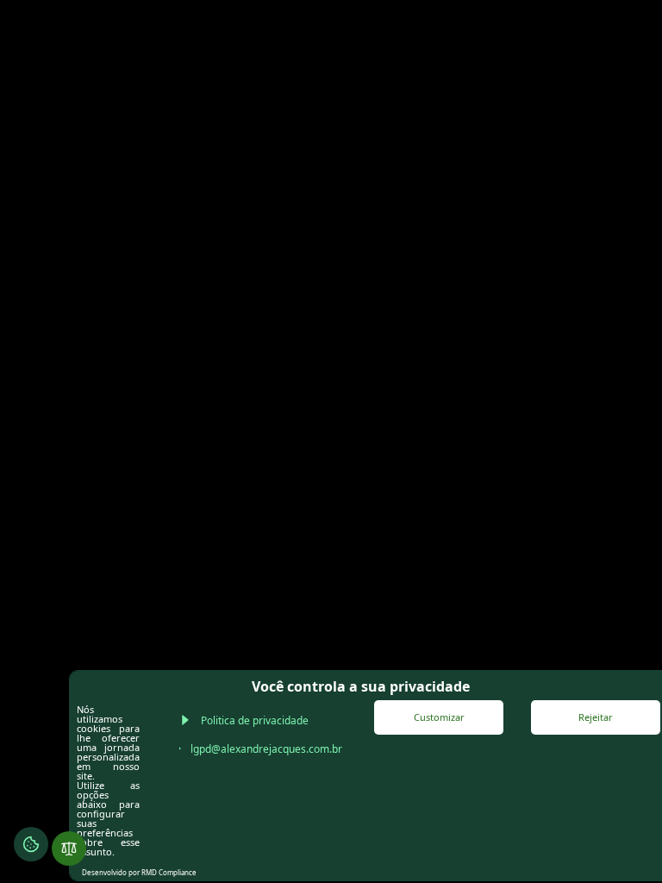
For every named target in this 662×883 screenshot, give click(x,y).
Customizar (439, 717)
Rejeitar (595, 717)
